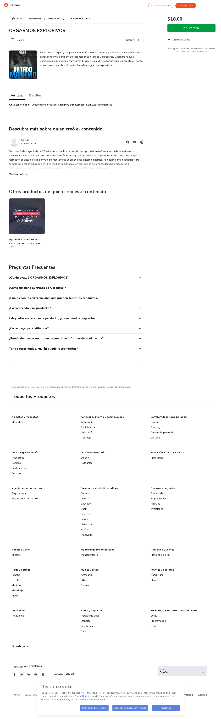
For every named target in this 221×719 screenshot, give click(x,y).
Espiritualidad (88, 427)
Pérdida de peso (90, 616)
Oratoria (155, 437)
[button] (72, 278)
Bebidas (16, 463)
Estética (16, 580)
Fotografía (87, 463)
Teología (86, 437)
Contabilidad (157, 493)
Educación (86, 504)
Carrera (154, 422)
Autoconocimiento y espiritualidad (102, 417)
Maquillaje (17, 590)
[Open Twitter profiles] (21, 674)
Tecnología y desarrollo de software (173, 610)
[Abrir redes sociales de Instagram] (142, 142)
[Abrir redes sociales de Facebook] (127, 142)
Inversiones (156, 509)
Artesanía (86, 575)
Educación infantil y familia (167, 452)
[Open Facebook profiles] (14, 674)
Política (85, 529)
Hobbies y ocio (20, 549)
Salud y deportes (92, 610)
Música (85, 585)
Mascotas (17, 422)
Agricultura (156, 575)
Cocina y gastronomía (24, 452)
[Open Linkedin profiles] (28, 674)
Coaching (155, 427)
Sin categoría (19, 646)
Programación (158, 621)
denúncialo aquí (123, 386)
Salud (84, 631)
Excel (153, 616)
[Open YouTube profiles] (35, 674)
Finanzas (155, 504)
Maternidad (156, 458)
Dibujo (84, 580)
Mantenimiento (89, 555)
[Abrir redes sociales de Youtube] (134, 142)
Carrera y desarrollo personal (168, 417)
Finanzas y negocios (162, 488)
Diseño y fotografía (93, 452)
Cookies (202, 695)
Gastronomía (18, 468)
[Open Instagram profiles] (42, 674)
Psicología (87, 535)
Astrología (87, 422)
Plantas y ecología (162, 570)
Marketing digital (160, 555)
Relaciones (18, 610)
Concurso (86, 493)
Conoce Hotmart (64, 674)
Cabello (15, 575)
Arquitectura (18, 493)
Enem (84, 509)
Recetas (16, 473)
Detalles (35, 95)
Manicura (16, 585)
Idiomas (85, 514)
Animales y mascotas (24, 417)
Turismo (16, 555)
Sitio (153, 626)
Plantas (154, 580)
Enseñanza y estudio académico (100, 488)
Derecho (85, 498)
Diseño (85, 458)
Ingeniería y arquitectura (26, 488)
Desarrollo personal (161, 432)
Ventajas (17, 95)
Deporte (86, 621)
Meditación (87, 432)
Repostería (17, 458)
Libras (84, 519)
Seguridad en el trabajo (24, 498)
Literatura (86, 524)
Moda (14, 595)
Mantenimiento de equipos (97, 549)
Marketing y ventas (162, 549)
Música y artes (90, 570)
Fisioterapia (87, 626)
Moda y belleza (20, 570)
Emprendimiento (159, 498)
